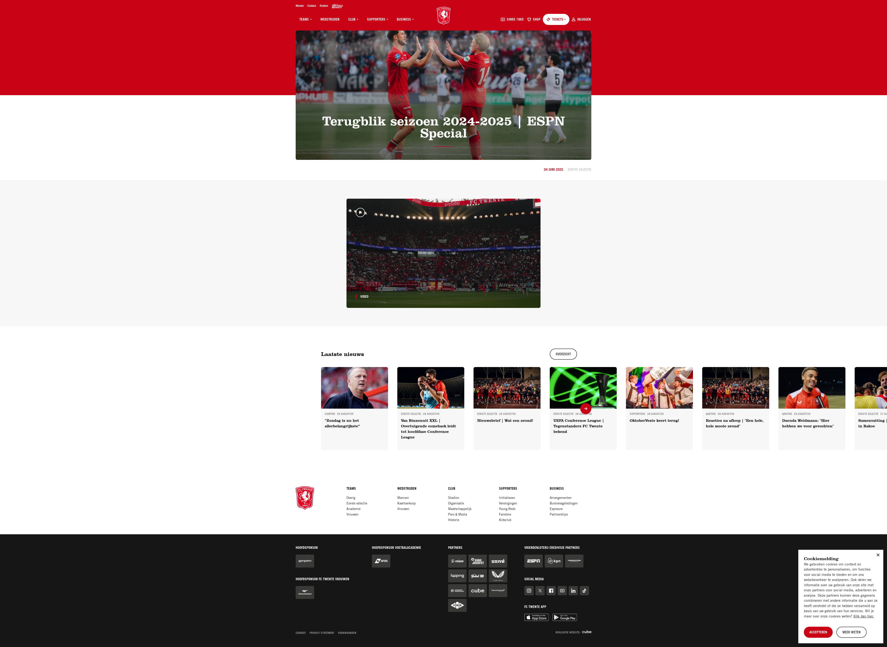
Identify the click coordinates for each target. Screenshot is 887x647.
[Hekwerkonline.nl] (498, 590)
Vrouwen (352, 514)
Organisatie (456, 503)
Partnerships (559, 514)
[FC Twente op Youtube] (562, 590)
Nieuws (300, 6)
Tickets (557, 19)
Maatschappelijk (459, 509)
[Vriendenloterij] (574, 561)
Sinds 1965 (515, 19)
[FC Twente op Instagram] (529, 590)
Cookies (301, 633)
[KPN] (554, 561)
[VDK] (457, 605)
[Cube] (477, 590)
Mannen (403, 498)
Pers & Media (457, 514)
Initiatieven (507, 498)
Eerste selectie (356, 503)
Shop (537, 19)
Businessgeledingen (564, 503)
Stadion (453, 498)
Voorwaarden (347, 633)
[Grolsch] (477, 575)
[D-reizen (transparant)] (457, 561)
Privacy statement (322, 633)
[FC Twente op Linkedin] (573, 590)
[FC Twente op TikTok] (584, 590)
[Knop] (585, 408)
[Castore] (498, 575)
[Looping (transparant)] (457, 575)
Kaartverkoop (406, 503)
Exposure (556, 509)
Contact (311, 6)
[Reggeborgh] (305, 592)
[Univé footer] (498, 561)
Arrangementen (561, 498)
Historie (453, 520)
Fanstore (505, 514)
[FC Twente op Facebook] (551, 590)
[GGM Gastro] (305, 561)
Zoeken (324, 6)
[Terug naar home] (443, 16)
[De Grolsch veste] (337, 6)
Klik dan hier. (864, 616)
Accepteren (818, 632)
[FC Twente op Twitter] (540, 590)
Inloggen (584, 19)
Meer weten (851, 632)
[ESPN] (533, 561)
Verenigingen (508, 503)
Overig (350, 498)
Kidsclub (505, 520)
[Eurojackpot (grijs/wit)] (477, 561)
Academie (353, 509)
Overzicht (563, 354)
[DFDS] (381, 561)
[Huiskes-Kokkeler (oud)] (457, 590)
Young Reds (507, 509)
